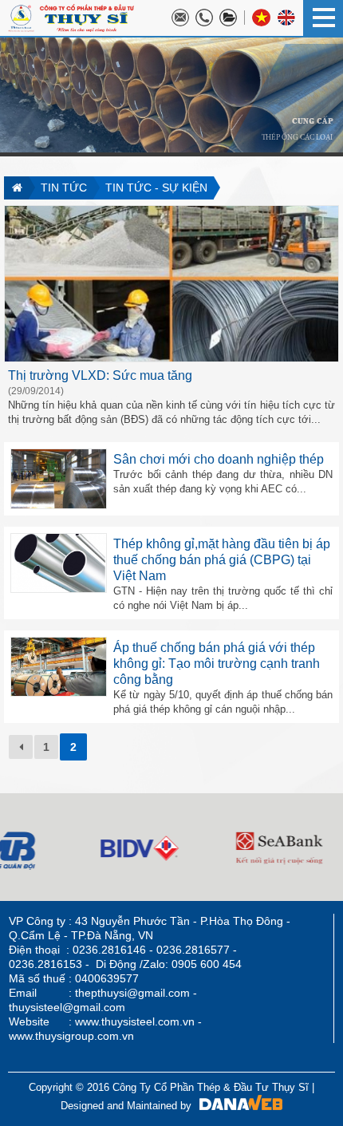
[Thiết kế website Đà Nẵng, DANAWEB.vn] (236, 1106)
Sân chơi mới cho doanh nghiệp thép (218, 459)
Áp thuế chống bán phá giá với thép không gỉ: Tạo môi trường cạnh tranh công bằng (216, 663)
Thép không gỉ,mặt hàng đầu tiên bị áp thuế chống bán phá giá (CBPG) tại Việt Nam (221, 560)
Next (13, 846)
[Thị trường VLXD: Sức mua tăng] (171, 283)
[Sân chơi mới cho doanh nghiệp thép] (58, 478)
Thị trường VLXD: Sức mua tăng (100, 375)
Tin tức (64, 187)
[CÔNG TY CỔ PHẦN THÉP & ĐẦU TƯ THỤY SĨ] (71, 16)
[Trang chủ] (16, 188)
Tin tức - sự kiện (156, 187)
